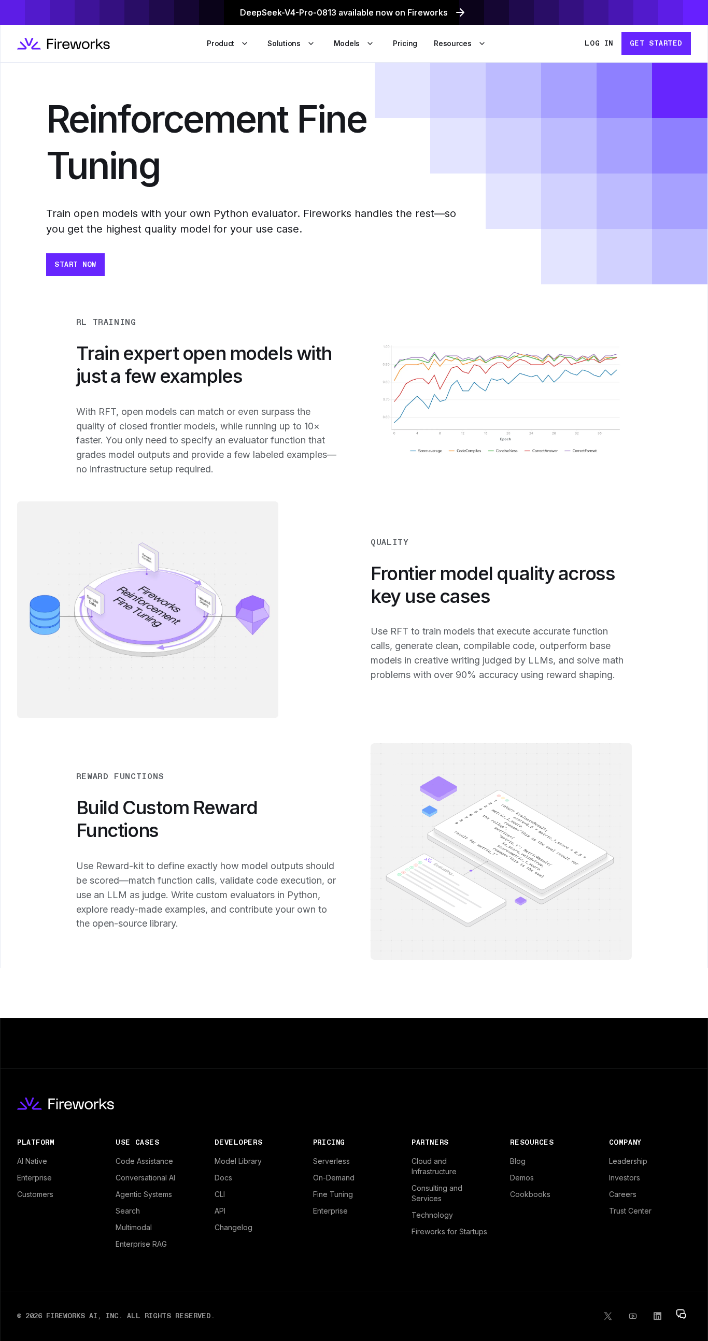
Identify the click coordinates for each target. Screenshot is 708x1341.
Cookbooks (530, 1194)
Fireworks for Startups (449, 1231)
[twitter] (608, 1316)
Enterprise (34, 1177)
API (220, 1210)
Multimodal (134, 1227)
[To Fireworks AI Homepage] (63, 44)
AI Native (32, 1161)
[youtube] (633, 1316)
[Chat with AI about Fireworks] (681, 1314)
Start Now (75, 264)
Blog (518, 1161)
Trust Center (630, 1210)
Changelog (233, 1227)
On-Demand (334, 1177)
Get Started (656, 43)
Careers (622, 1194)
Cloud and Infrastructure (434, 1166)
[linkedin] (657, 1316)
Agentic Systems (144, 1194)
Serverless (331, 1161)
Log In (599, 43)
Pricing (405, 43)
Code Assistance (144, 1161)
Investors (624, 1177)
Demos (522, 1177)
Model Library (238, 1161)
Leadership (628, 1161)
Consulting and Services (437, 1193)
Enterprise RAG (141, 1243)
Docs (223, 1177)
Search (128, 1210)
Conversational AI (145, 1177)
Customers (35, 1194)
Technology (432, 1214)
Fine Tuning (333, 1194)
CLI (220, 1194)
